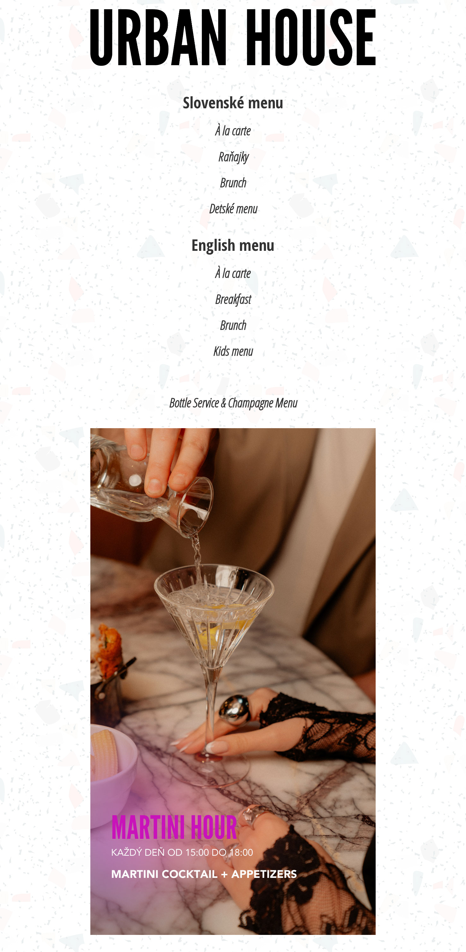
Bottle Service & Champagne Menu (233, 402)
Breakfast (233, 299)
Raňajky (233, 156)
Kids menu (233, 350)
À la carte (233, 130)
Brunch (233, 182)
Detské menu (233, 208)
